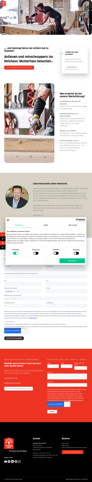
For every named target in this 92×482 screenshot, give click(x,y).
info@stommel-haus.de (12, 383)
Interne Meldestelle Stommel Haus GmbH (74, 447)
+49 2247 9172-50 (52, 455)
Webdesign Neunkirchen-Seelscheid (77, 479)
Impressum (65, 443)
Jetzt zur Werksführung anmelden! (19, 67)
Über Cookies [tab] (73, 225)
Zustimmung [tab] (19, 225)
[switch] (35, 253)
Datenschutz (65, 445)
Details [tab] (46, 225)
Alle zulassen (72, 260)
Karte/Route (71, 67)
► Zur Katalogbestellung (18, 388)
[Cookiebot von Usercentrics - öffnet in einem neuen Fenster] (77, 220)
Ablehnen (46, 260)
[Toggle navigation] (88, 3)
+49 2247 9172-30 (10, 378)
